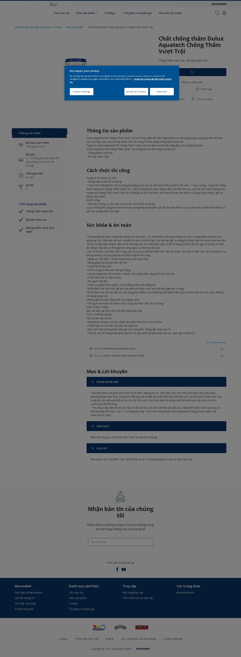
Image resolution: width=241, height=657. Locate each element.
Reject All (162, 91)
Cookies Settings (82, 91)
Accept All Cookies (136, 91)
